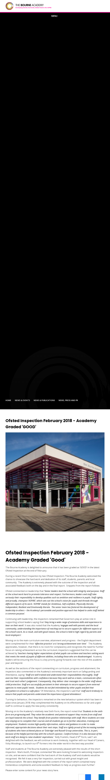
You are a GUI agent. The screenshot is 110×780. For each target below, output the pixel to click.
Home (8, 400)
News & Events (22, 400)
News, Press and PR (68, 400)
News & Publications (44, 400)
